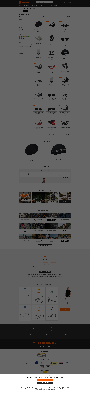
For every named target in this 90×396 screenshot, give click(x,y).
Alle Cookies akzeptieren (44, 380)
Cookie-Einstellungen (56, 377)
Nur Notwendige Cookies (45, 382)
